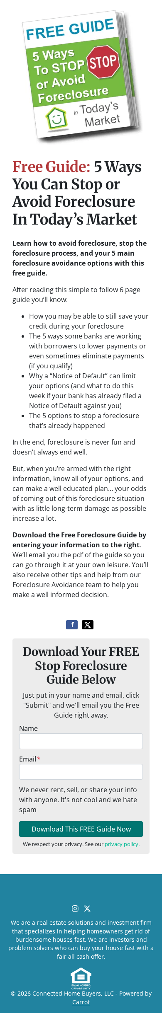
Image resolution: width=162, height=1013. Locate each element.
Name (28, 728)
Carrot (81, 1002)
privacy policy (121, 844)
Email (30, 759)
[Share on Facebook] (72, 624)
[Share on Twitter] (87, 624)
